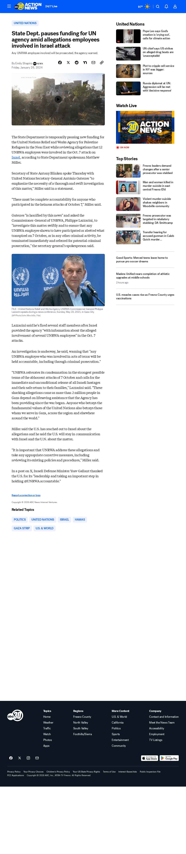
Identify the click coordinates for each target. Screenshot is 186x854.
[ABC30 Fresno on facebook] (11, 758)
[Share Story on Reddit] (77, 62)
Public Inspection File (150, 772)
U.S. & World (119, 716)
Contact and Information (164, 716)
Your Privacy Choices (33, 772)
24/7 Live (51, 6)
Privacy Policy (14, 772)
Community (119, 745)
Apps (46, 745)
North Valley (80, 722)
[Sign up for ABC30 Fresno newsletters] (37, 758)
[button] (9, 6)
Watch (47, 734)
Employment (156, 734)
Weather (48, 722)
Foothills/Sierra (82, 734)
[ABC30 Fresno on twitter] (19, 758)
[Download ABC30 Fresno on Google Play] (169, 758)
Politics (116, 728)
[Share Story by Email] (93, 62)
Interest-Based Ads (127, 772)
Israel (16, 157)
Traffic (47, 728)
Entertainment (120, 740)
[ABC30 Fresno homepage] (28, 7)
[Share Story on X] (68, 62)
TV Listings (155, 740)
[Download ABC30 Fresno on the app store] (149, 758)
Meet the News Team (161, 722)
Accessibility (156, 728)
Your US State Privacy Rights (86, 772)
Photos (47, 740)
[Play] (145, 127)
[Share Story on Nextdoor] (85, 62)
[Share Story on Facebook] (60, 62)
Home (46, 716)
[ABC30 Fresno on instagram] (28, 758)
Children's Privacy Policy (58, 772)
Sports (116, 734)
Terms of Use (109, 772)
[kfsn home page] (15, 715)
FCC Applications (15, 775)
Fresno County (82, 716)
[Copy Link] (102, 62)
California (118, 722)
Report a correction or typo (26, 495)
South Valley (80, 728)
